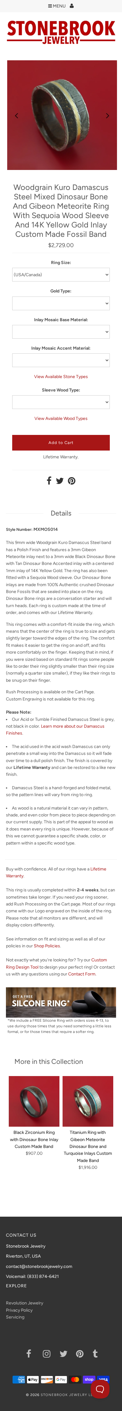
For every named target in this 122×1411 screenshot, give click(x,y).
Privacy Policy (19, 1310)
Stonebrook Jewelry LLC (68, 1395)
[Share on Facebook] (49, 482)
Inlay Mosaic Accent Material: (60, 348)
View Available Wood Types (61, 418)
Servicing (15, 1317)
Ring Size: (61, 262)
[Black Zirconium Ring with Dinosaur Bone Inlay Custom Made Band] (34, 1101)
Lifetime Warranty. (61, 457)
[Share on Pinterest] (71, 482)
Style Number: (19, 529)
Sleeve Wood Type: (61, 390)
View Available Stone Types (61, 376)
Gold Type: (60, 291)
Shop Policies (47, 946)
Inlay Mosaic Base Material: (61, 319)
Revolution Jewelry (24, 1303)
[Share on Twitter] (60, 482)
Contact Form (81, 974)
